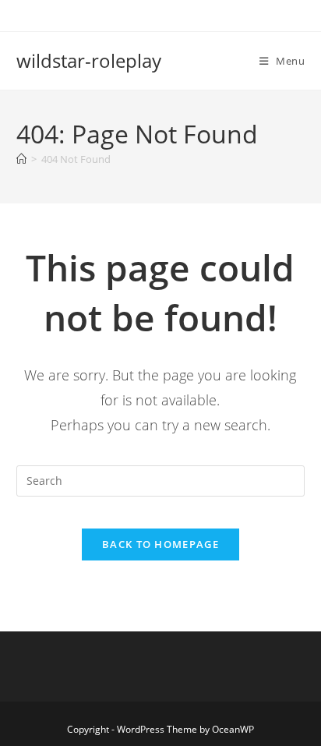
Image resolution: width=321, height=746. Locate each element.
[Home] (21, 159)
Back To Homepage (160, 544)
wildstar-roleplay (88, 60)
